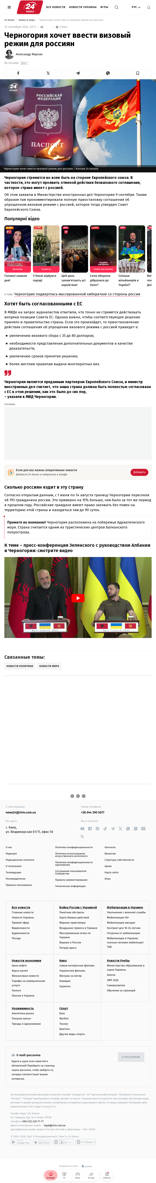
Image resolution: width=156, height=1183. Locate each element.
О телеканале (13, 866)
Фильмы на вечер (70, 975)
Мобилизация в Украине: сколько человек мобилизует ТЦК (125, 942)
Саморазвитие (116, 985)
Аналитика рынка (23, 1013)
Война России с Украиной (78, 907)
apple (42, 1142)
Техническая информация (70, 886)
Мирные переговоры (72, 922)
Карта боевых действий (74, 917)
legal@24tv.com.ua (54, 1125)
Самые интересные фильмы (76, 965)
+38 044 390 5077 (92, 812)
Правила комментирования (71, 880)
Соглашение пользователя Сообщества (70, 872)
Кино (63, 960)
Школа (111, 974)
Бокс (62, 1013)
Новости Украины (83, 7)
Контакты (110, 847)
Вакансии (110, 853)
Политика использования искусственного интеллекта (71, 854)
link (82, 828)
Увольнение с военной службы (126, 912)
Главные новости (23, 912)
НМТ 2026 (113, 980)
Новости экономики (26, 960)
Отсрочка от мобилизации (123, 933)
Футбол (64, 1018)
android (20, 1142)
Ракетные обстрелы (71, 912)
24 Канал (9, 20)
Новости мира (26, 20)
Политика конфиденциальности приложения (74, 863)
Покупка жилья (21, 1018)
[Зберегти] (137, 73)
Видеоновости (21, 928)
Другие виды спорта (72, 1034)
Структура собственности (119, 860)
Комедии (64, 981)
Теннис (63, 1023)
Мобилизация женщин (121, 922)
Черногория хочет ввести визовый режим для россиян (71, 20)
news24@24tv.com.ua (21, 812)
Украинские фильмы (72, 970)
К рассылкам (131, 1057)
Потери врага (67, 947)
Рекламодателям (15, 879)
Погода (16, 938)
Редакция (11, 853)
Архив (108, 866)
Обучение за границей (121, 990)
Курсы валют (20, 970)
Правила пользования (19, 885)
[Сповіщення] (148, 7)
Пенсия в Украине (23, 995)
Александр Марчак (29, 54)
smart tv (63, 1142)
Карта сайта (112, 872)
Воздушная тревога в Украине (78, 928)
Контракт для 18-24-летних (124, 928)
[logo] (30, 7)
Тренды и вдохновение (26, 1023)
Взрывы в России (70, 942)
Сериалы (64, 986)
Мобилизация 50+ (118, 917)
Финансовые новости (25, 975)
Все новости (55, 7)
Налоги (16, 990)
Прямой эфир (20, 922)
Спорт (63, 1008)
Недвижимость (23, 1008)
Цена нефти (19, 965)
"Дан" (24, 63)
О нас (9, 847)
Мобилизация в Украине (125, 907)
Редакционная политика (20, 860)
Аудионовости (20, 933)
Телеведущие (13, 872)
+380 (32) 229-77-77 (32, 1121)
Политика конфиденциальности (74, 847)
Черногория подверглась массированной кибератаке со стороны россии (77, 294)
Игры (104, 7)
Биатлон (64, 1029)
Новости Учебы (118, 960)
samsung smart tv (85, 1142)
